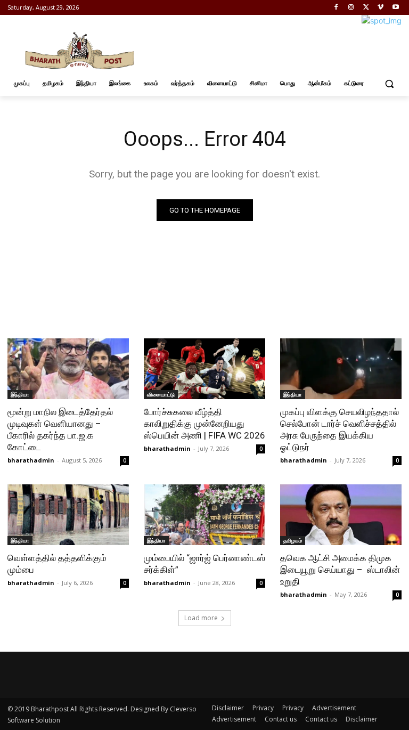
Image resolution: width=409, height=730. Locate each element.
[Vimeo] (380, 8)
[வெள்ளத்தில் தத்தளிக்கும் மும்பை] (68, 514)
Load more (201, 617)
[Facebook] (336, 8)
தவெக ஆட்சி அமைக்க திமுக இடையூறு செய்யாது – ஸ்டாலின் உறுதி (340, 570)
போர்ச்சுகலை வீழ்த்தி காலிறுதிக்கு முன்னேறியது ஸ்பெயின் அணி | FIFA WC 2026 (204, 424)
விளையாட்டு (161, 394)
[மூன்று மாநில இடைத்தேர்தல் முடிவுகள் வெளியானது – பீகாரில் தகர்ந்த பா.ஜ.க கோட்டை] (68, 368)
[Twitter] (366, 8)
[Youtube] (395, 8)
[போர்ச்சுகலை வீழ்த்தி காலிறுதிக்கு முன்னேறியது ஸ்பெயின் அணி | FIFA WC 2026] (204, 368)
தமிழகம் (292, 540)
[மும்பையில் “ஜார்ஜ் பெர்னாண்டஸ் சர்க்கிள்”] (204, 514)
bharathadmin (30, 460)
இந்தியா (20, 394)
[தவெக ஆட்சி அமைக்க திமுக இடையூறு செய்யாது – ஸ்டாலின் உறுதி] (341, 514)
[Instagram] (351, 8)
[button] (389, 83)
